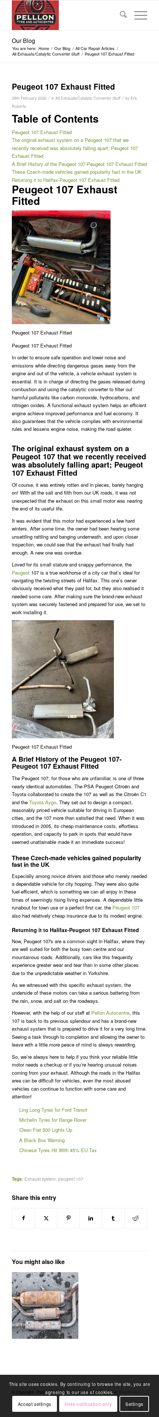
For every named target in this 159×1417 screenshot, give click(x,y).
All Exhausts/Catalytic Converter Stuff (88, 98)
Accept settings (34, 1404)
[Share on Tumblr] (113, 1218)
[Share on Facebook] (23, 1218)
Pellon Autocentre (110, 1012)
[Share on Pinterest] (68, 1218)
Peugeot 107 (125, 907)
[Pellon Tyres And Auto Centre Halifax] (66, 15)
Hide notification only (88, 1404)
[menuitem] (119, 15)
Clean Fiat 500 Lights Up (45, 1129)
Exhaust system (40, 1179)
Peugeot (21, 572)
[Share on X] (46, 1218)
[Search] (119, 15)
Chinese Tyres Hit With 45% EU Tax (58, 1150)
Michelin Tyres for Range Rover (53, 1119)
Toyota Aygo (42, 802)
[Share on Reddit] (136, 1218)
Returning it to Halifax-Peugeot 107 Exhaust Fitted (65, 179)
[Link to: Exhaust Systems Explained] (45, 1305)
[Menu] (137, 15)
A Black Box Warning (42, 1140)
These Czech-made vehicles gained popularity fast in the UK (77, 171)
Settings (134, 1404)
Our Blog (23, 40)
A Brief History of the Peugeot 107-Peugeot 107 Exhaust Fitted (79, 163)
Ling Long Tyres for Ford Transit (53, 1109)
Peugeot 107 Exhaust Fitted (42, 132)
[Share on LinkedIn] (91, 1218)
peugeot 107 (71, 1179)
